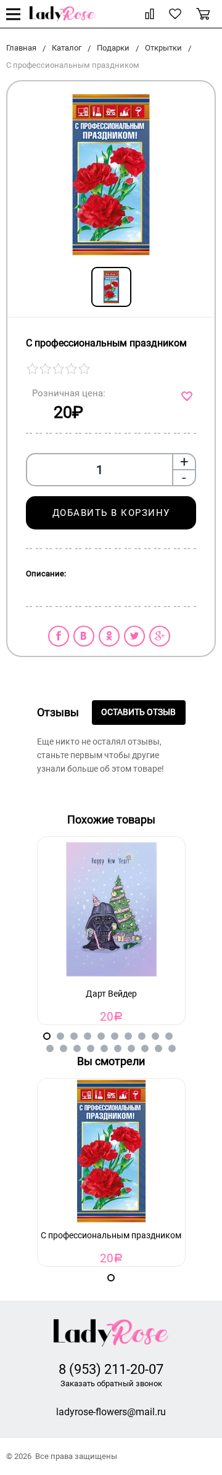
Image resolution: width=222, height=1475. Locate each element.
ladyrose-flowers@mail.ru (111, 1412)
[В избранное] (188, 396)
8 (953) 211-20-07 (111, 1369)
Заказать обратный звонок (111, 1383)
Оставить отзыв (138, 712)
